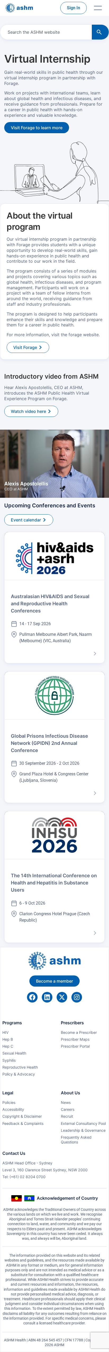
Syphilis (9, 1060)
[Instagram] (76, 997)
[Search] (100, 32)
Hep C (7, 1046)
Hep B (7, 1039)
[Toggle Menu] (98, 8)
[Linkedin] (47, 997)
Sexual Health (14, 1053)
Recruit (67, 1116)
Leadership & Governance (83, 1130)
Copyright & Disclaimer (22, 1116)
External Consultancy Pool (83, 1123)
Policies (8, 1102)
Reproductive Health (20, 1067)
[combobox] (45, 32)
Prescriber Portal (75, 1046)
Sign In (73, 7)
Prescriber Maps (75, 1039)
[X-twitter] (62, 997)
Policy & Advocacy (18, 1074)
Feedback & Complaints (22, 1123)
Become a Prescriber (79, 1032)
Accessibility (13, 1109)
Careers (67, 1109)
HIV (5, 1032)
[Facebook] (32, 997)
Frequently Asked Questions (76, 1139)
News (66, 1102)
